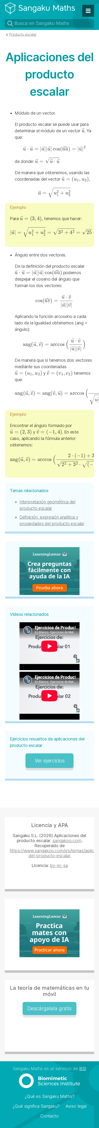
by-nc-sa (59, 865)
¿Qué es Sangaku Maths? (49, 1096)
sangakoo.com (66, 840)
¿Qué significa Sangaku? (36, 1106)
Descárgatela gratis (49, 1008)
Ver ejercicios (50, 761)
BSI (82, 1068)
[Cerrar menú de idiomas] (88, 11)
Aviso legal (76, 1106)
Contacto (49, 1115)
